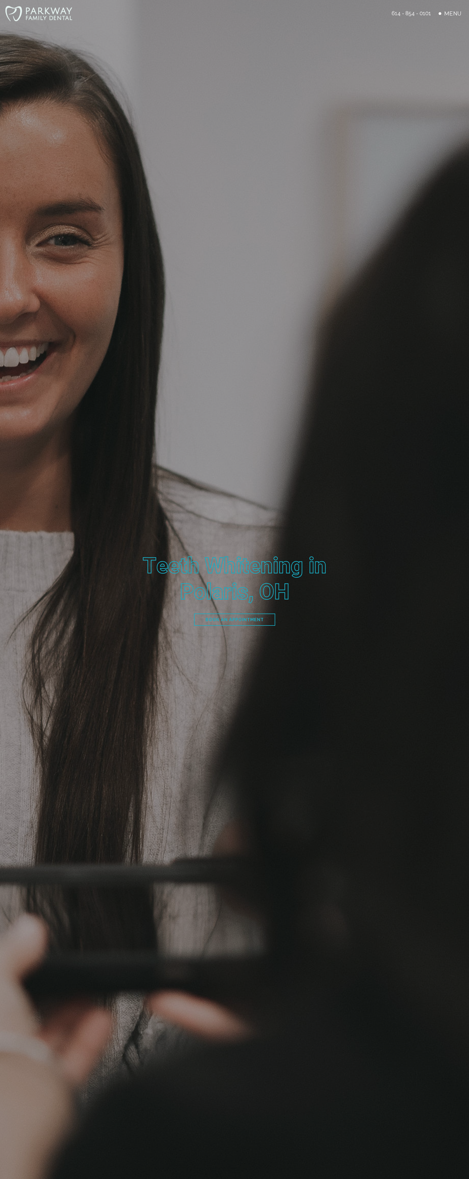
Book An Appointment (234, 619)
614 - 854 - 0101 (411, 13)
